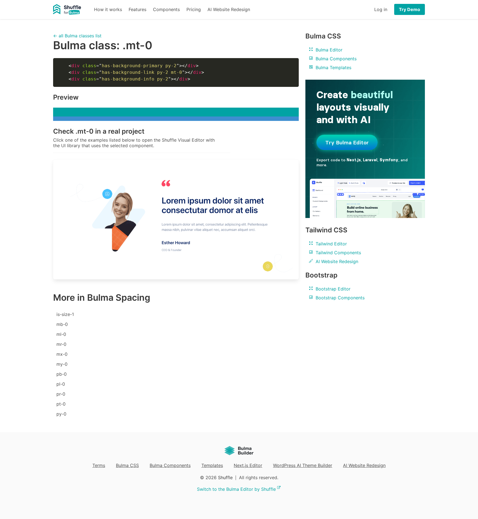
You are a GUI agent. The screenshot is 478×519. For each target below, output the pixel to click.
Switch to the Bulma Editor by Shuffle (236, 489)
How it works (108, 9)
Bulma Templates (332, 67)
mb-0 (62, 324)
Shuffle (225, 477)
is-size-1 (65, 314)
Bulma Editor (328, 50)
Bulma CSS (127, 465)
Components (166, 9)
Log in (380, 9)
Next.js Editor (248, 465)
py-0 (61, 414)
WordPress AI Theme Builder (302, 465)
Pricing (193, 9)
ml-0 (61, 334)
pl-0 (60, 384)
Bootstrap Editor (332, 289)
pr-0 (60, 394)
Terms (98, 465)
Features (137, 9)
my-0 (61, 364)
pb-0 (61, 374)
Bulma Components (335, 58)
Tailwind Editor (330, 243)
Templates (212, 465)
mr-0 (61, 344)
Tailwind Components (337, 252)
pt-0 (61, 404)
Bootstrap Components (339, 297)
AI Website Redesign (228, 9)
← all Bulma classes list (77, 35)
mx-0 (61, 354)
